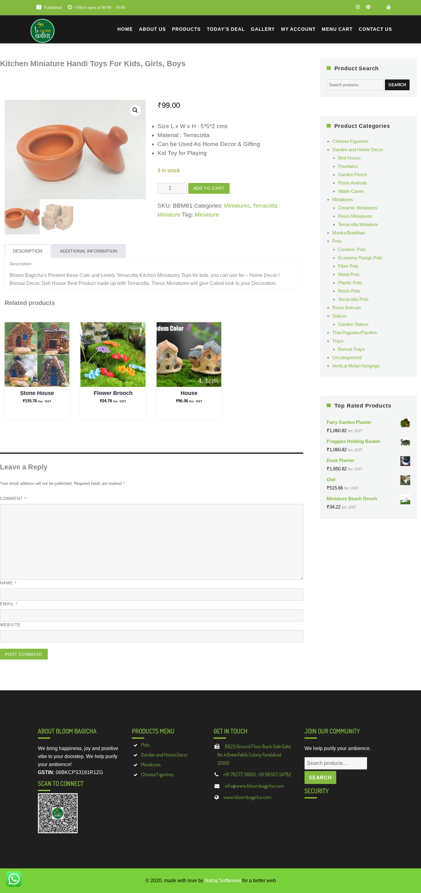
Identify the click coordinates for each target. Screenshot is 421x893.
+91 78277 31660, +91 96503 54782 (257, 774)
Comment (13, 498)
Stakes (339, 316)
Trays (338, 340)
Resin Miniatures (355, 216)
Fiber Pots (348, 266)
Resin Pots (349, 291)
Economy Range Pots (360, 257)
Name (8, 583)
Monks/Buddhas (348, 232)
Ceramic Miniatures (358, 207)
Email (9, 604)
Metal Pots (349, 274)
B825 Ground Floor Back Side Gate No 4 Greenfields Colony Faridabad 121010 (254, 754)
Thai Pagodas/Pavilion (354, 332)
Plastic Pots (350, 282)
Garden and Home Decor (357, 149)
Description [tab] (27, 251)
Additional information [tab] (88, 251)
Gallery (263, 29)
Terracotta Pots (353, 299)
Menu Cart (337, 29)
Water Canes (351, 191)
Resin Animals (352, 182)
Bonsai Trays (351, 349)
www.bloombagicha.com (247, 797)
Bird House (349, 157)
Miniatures (237, 206)
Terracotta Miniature (358, 224)
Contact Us (375, 29)
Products (186, 29)
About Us (152, 29)
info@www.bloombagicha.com (254, 786)
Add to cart (209, 188)
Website (10, 625)
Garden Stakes (353, 324)
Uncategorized (347, 357)
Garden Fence (352, 174)
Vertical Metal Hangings (356, 365)
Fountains (348, 166)
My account (298, 29)
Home (125, 29)
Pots (336, 241)
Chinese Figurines (350, 141)
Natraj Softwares (223, 880)
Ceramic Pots (352, 249)
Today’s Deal (226, 29)
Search (397, 85)
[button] (135, 110)
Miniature (207, 214)
